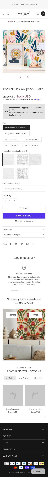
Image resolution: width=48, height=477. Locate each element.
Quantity (7, 195)
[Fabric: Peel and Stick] (36, 159)
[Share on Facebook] (10, 244)
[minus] (5, 200)
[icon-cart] (37, 13)
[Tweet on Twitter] (16, 244)
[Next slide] (27, 77)
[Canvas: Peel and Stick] (22, 159)
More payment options (24, 221)
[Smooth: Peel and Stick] (9, 159)
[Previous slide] (4, 383)
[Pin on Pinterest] (22, 244)
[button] (24, 208)
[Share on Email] (33, 244)
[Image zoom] (24, 51)
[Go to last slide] (20, 77)
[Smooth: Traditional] (9, 173)
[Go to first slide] (7, 383)
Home (10, 21)
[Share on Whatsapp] (27, 244)
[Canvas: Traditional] (22, 173)
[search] (8, 13)
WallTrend (19, 472)
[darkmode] (43, 13)
